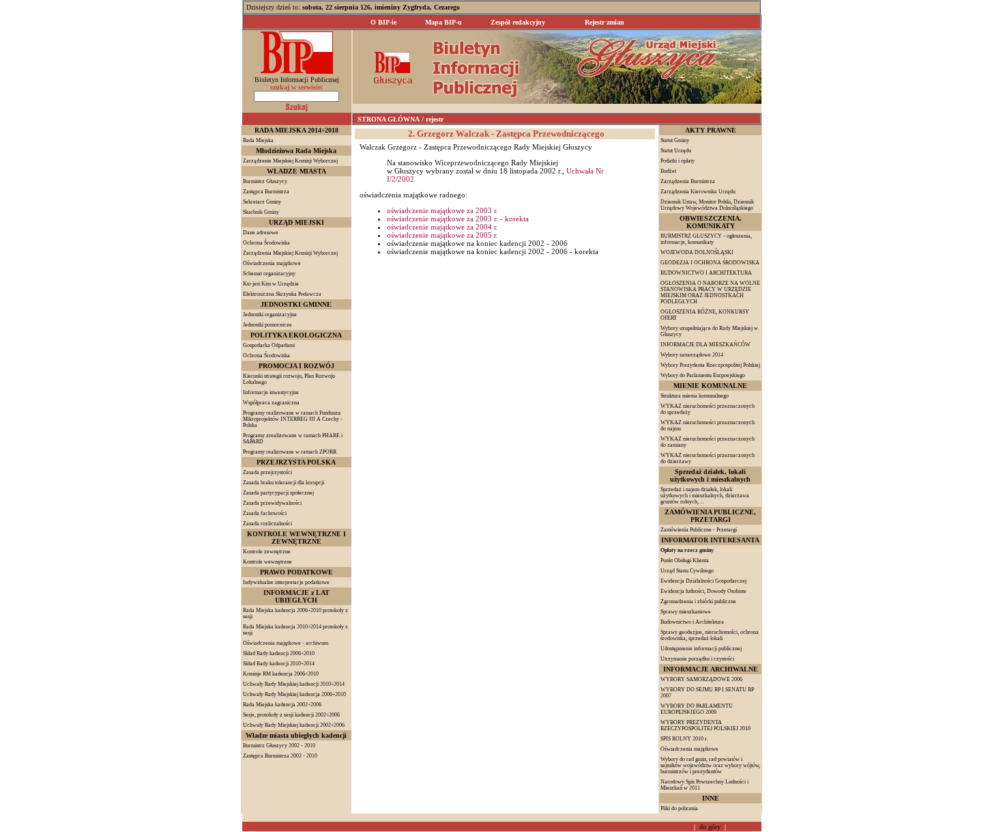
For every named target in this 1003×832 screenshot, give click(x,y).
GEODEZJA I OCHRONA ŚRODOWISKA (709, 263)
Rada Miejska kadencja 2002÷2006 (282, 705)
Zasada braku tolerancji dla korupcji (283, 483)
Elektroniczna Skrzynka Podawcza (282, 294)
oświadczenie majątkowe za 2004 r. (442, 227)
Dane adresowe (260, 233)
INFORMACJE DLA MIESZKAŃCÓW (705, 345)
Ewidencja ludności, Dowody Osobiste (703, 591)
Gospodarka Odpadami (269, 345)
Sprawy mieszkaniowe (685, 612)
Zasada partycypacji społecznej (278, 493)
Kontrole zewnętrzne (267, 552)
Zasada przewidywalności (272, 503)
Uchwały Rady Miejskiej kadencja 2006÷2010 (294, 694)
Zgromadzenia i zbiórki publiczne (698, 601)
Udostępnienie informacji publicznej (701, 649)
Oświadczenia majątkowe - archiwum (285, 643)
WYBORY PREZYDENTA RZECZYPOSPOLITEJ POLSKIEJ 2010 (705, 725)
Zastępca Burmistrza (266, 192)
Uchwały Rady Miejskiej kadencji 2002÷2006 (294, 725)
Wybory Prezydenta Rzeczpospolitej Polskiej (710, 365)
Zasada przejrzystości (267, 472)
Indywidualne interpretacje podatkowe (286, 582)
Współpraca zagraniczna (271, 403)
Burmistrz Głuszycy (265, 181)
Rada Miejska (258, 140)
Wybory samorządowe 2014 (691, 355)
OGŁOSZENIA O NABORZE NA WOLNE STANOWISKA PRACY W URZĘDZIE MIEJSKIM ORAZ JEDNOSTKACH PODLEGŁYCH (710, 292)
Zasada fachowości (265, 513)
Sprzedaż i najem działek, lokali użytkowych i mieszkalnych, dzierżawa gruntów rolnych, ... (704, 495)
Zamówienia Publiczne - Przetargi (698, 530)
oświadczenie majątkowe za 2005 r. (442, 235)
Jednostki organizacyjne (270, 314)
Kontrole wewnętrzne (267, 562)
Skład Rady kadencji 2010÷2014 (279, 664)
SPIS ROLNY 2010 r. (684, 739)
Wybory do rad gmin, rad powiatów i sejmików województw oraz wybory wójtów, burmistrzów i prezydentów (710, 765)
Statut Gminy (674, 140)
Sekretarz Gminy (262, 202)
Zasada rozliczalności (267, 524)
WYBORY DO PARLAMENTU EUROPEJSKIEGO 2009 (696, 709)
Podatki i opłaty (677, 161)
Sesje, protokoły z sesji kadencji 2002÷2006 (291, 715)
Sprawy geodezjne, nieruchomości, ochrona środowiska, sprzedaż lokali (709, 635)
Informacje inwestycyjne (271, 392)
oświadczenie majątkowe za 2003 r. (442, 210)
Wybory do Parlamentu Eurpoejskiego (702, 375)
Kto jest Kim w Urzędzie (271, 284)
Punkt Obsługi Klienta (684, 560)
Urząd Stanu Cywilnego (687, 571)
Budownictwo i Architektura (692, 622)
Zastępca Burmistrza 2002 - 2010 (280, 756)
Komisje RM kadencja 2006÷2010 (281, 674)
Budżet (668, 171)
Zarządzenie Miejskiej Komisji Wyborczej (290, 161)
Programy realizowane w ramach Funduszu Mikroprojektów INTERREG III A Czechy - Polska (293, 419)
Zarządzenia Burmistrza (687, 181)
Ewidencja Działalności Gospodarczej (703, 581)
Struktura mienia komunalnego (694, 396)
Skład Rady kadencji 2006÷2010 (279, 653)
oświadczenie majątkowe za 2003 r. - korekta (458, 218)
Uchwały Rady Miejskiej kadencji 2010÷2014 (294, 684)
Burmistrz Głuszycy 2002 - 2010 (279, 746)
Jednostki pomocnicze (267, 325)
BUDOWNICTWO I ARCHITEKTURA (706, 273)
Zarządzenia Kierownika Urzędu (698, 192)
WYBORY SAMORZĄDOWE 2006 (701, 679)
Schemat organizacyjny (269, 274)
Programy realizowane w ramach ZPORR (289, 452)
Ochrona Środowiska (266, 243)
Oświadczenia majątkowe (272, 263)
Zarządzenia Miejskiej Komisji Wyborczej (290, 253)
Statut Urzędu (675, 151)
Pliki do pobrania (679, 808)
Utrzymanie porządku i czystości (697, 659)
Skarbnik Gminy (261, 212)
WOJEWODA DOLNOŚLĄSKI (696, 252)
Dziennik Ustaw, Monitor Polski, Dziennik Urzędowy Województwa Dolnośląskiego (707, 205)
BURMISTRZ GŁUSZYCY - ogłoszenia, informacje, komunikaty (706, 239)
